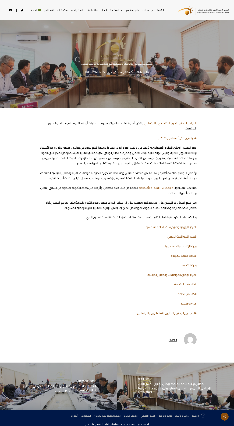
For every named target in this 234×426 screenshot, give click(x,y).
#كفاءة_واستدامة (185, 284)
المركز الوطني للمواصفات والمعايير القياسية (172, 274)
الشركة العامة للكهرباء (184, 255)
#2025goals (188, 303)
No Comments (95, 72)
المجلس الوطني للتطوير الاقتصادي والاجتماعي (170, 123)
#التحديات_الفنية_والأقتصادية (156, 187)
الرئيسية (195, 416)
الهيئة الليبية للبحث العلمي (182, 236)
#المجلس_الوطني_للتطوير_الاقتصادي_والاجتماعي (167, 313)
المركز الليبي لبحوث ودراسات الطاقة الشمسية (171, 227)
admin (140, 72)
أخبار (117, 56)
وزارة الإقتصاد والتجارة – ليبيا (181, 246)
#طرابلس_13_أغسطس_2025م (178, 138)
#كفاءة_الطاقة (187, 294)
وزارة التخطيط (189, 265)
